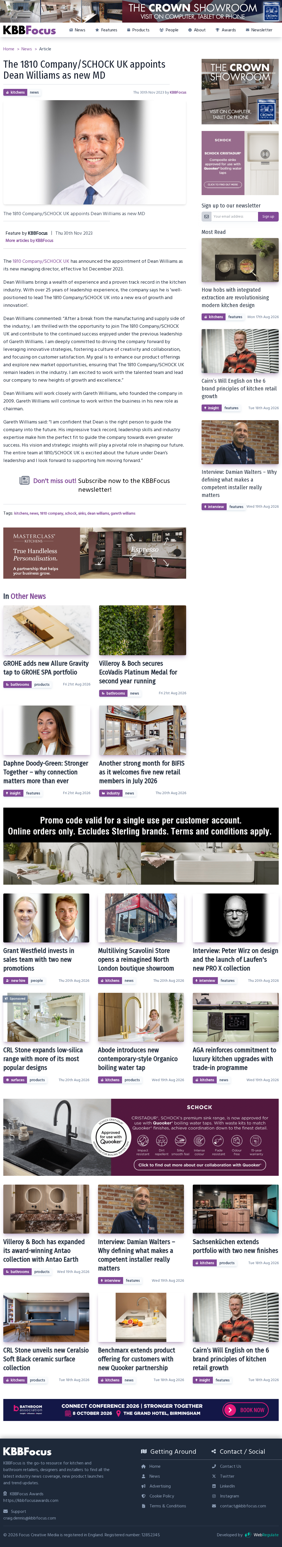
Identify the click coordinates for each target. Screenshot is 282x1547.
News (27, 49)
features (33, 793)
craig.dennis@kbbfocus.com (29, 1518)
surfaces (17, 1080)
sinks (82, 513)
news (34, 92)
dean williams (98, 513)
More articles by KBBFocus (29, 241)
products (41, 684)
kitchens (18, 92)
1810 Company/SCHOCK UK (41, 261)
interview (216, 507)
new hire (18, 980)
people (37, 980)
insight (15, 793)
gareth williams (123, 513)
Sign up (268, 216)
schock (71, 513)
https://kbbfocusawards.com (30, 1500)
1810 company (51, 513)
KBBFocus (178, 92)
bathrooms (20, 684)
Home (9, 49)
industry (113, 793)
